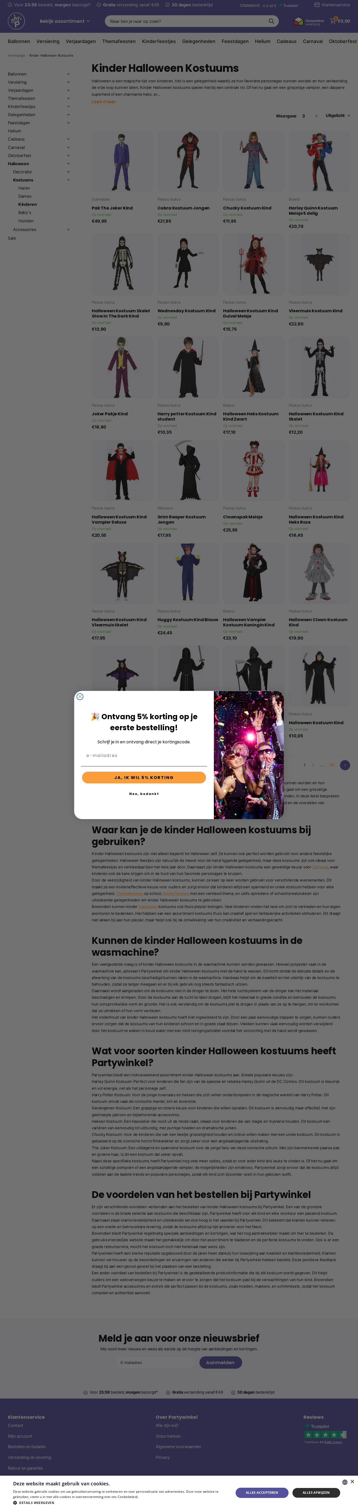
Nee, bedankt (144, 794)
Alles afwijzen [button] (316, 1492)
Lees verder (148, 1497)
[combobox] (345, 1482)
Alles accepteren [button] (262, 1492)
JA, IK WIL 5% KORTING (144, 778)
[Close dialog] (80, 697)
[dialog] (179, 1493)
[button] (120, 1503)
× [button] (352, 1482)
